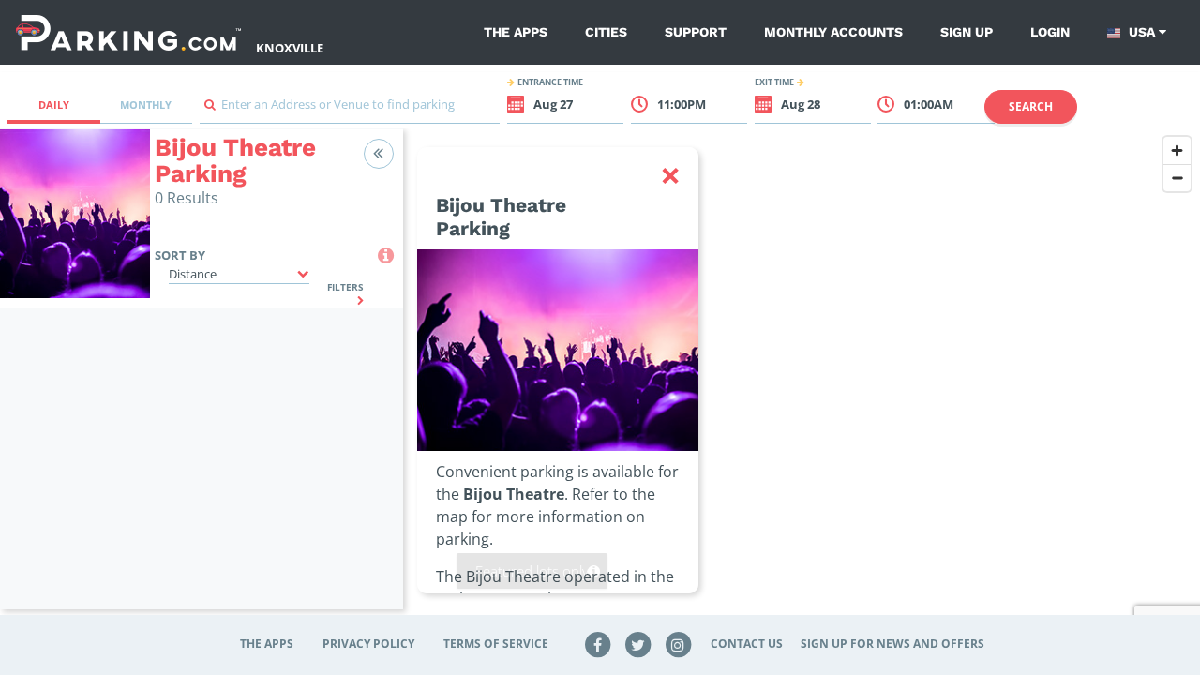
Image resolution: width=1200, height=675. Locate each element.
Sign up (966, 31)
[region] (801, 381)
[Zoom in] (1177, 150)
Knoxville (289, 47)
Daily (53, 105)
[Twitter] (638, 644)
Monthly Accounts (833, 31)
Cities (606, 31)
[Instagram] (678, 644)
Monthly (146, 105)
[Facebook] (598, 644)
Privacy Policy (368, 644)
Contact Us (747, 644)
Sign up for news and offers (892, 644)
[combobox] (350, 109)
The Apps (516, 31)
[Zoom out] (1177, 177)
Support (696, 31)
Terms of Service (495, 644)
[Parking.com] (128, 32)
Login (1050, 31)
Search (1031, 106)
